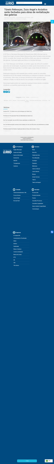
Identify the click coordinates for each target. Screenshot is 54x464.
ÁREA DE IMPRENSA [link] (27, 138)
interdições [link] (14, 100)
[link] (52, 21)
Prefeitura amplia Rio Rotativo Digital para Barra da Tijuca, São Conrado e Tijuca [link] (21, 129)
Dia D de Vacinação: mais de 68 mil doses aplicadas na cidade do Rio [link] (19, 120)
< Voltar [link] (27, 460)
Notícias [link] (11, 18)
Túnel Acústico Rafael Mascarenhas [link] (35, 100)
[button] (40, 3)
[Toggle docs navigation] (45, 4)
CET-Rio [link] (8, 18)
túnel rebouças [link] (44, 100)
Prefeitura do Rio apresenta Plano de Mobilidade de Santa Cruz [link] (17, 115)
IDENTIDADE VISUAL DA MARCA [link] (27, 140)
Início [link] (5, 18)
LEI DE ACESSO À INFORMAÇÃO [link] (27, 137)
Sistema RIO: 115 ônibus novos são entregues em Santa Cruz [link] (17, 111)
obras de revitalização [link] (21, 100)
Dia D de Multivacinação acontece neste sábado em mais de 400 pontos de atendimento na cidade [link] (26, 124)
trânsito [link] (27, 100)
